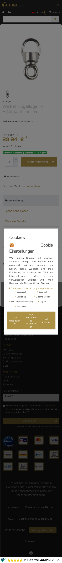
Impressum (46, 287)
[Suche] (55, 19)
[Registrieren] (10, 12)
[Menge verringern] (15, 164)
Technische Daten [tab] (16, 210)
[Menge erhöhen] (15, 159)
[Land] (33, 12)
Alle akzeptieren (14, 320)
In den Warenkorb (37, 161)
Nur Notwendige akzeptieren (31, 320)
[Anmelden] (3, 12)
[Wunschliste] (41, 12)
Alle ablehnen (47, 321)
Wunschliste (12, 176)
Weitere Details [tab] (15, 221)
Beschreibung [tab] (14, 200)
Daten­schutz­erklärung (24, 287)
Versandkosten (34, 186)
